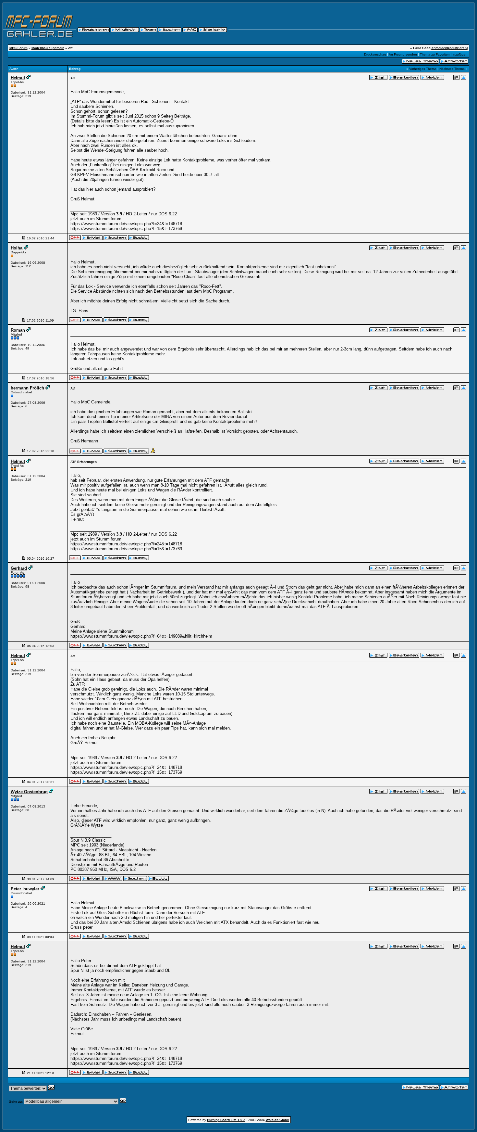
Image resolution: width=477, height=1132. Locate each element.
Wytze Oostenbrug (29, 791)
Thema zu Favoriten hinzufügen (444, 54)
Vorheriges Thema (422, 68)
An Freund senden (403, 54)
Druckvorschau (375, 54)
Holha (16, 248)
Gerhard (19, 568)
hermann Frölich (27, 388)
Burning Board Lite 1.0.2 (226, 1120)
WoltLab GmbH (277, 1120)
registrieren (457, 48)
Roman (18, 330)
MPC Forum (18, 48)
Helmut (18, 77)
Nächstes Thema (452, 68)
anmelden (439, 48)
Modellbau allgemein (47, 48)
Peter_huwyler (25, 888)
